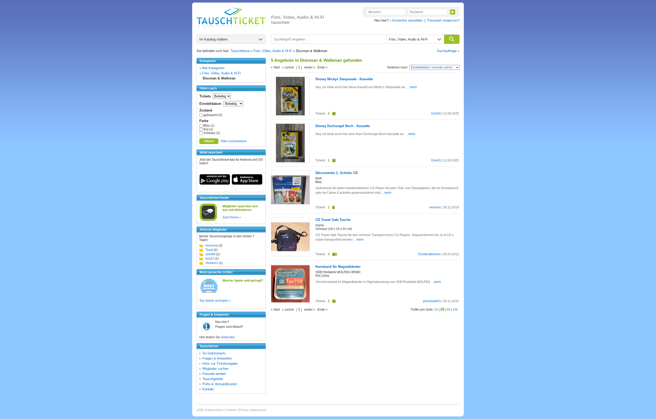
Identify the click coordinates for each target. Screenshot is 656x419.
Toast (209, 250)
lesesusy (212, 245)
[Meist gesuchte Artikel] (209, 292)
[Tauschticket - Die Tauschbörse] (231, 18)
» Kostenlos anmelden (406, 20)
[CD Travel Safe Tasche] (290, 255)
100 (455, 309)
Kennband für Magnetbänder (338, 267)
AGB (200, 410)
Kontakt (208, 389)
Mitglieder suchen (215, 369)
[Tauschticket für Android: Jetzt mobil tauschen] (214, 184)
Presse (244, 410)
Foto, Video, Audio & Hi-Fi (272, 51)
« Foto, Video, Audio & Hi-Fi (220, 73)
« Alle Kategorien (211, 68)
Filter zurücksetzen (234, 141)
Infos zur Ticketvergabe (220, 363)
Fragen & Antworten (217, 358)
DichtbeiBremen (429, 254)
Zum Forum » (231, 217)
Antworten (228, 337)
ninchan (435, 207)
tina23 (210, 258)
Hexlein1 (212, 263)
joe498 (210, 254)
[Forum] (208, 220)
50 (448, 309)
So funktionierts (214, 353)
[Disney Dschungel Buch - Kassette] (290, 161)
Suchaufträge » (448, 51)
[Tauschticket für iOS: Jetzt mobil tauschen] (247, 184)
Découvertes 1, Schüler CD (336, 173)
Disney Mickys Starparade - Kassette (344, 79)
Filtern (208, 141)
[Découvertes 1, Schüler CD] (290, 208)
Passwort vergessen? (443, 20)
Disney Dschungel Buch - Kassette (342, 126)
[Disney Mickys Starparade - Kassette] (290, 114)
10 (436, 309)
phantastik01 (432, 301)
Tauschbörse (240, 51)
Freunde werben (214, 374)
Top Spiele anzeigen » (215, 300)
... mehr (411, 87)
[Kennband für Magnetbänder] (290, 302)
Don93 (436, 113)
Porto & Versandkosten (219, 384)
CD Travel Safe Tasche (333, 220)
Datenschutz (214, 410)
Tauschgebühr (212, 379)
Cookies (231, 410)
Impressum (258, 410)
